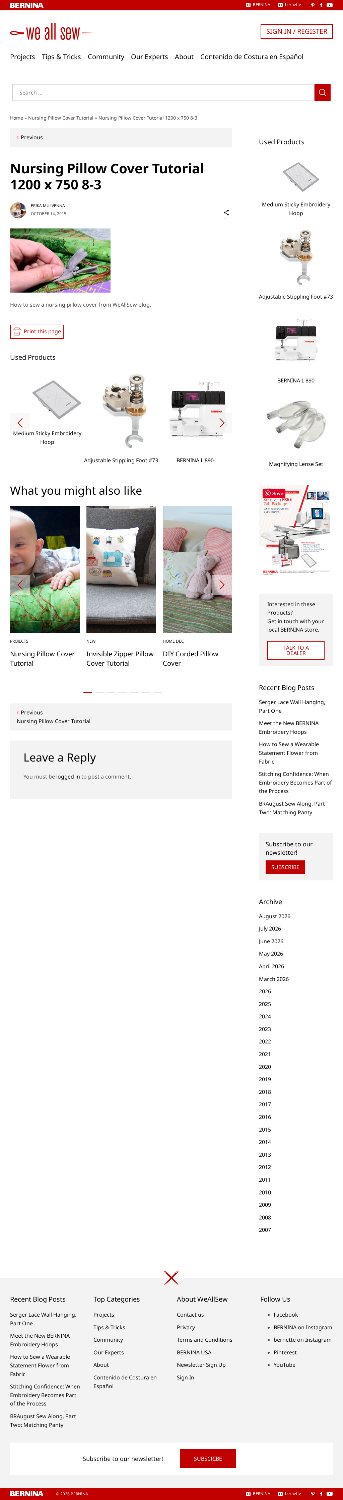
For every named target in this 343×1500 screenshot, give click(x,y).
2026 (265, 991)
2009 (265, 1204)
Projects (22, 56)
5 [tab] (134, 692)
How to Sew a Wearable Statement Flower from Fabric (289, 752)
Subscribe (285, 867)
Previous (32, 137)
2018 (265, 1092)
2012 (265, 1167)
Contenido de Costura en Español (251, 56)
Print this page (42, 331)
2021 (265, 1054)
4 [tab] (123, 692)
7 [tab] (158, 692)
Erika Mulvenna (48, 205)
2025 (265, 1004)
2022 (265, 1041)
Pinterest (285, 1352)
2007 (265, 1229)
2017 (265, 1104)
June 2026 (271, 941)
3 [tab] (111, 692)
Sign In (185, 1377)
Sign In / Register (296, 31)
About (184, 56)
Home (16, 118)
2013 (265, 1154)
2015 (265, 1129)
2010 (265, 1192)
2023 (265, 1029)
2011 (265, 1179)
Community (106, 56)
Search (323, 92)
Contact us (190, 1314)
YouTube (284, 1364)
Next (222, 423)
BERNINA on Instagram (303, 1327)
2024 (265, 1016)
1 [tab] (87, 692)
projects (19, 641)
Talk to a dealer (296, 650)
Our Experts (149, 56)
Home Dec (173, 641)
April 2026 (271, 966)
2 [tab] (99, 692)
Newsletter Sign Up (201, 1364)
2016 (265, 1117)
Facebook (286, 1314)
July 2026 (270, 928)
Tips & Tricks (61, 56)
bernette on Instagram (303, 1339)
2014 (265, 1142)
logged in (68, 776)
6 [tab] (146, 692)
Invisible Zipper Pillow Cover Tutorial (120, 658)
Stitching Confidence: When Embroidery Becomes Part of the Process (295, 782)
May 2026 (271, 953)
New (90, 641)
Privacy (186, 1327)
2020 (265, 1066)
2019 (265, 1079)
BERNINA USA (194, 1352)
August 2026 (274, 916)
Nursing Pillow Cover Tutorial (60, 118)
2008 (265, 1217)
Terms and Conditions (204, 1339)
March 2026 (274, 979)
